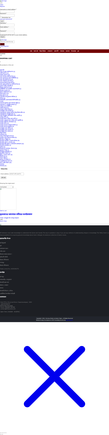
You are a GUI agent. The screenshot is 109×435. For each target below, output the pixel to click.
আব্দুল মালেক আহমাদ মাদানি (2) (9, 125)
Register (3, 37)
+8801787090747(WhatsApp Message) (6, 305)
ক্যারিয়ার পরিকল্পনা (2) (6, 151)
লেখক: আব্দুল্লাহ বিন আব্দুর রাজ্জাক (9, 218)
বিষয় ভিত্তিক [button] (3, 133)
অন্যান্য (67, 51)
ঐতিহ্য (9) (2, 98)
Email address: (5, 174)
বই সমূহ (2, 277)
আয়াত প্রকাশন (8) (5, 75)
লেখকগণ (50, 51)
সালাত (1, 288)
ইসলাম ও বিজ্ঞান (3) (5, 139)
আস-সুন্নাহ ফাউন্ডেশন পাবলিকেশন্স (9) (10, 84)
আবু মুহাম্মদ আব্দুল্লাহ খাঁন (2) (7, 114)
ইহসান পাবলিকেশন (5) (6, 92)
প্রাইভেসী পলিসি (4, 257)
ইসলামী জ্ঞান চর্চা (4, 282)
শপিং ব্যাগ (2, 251)
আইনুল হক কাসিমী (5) (6, 106)
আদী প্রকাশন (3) (4, 73)
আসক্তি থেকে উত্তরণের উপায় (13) (8, 137)
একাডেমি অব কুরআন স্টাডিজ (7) (8, 97)
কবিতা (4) (2, 147)
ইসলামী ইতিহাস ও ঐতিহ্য (6, 291)
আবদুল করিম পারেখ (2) (6, 109)
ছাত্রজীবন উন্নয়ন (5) (5, 153)
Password (3, 13)
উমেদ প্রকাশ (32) (4, 93)
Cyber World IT (69, 320)
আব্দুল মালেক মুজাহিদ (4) (7, 126)
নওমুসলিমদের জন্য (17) (6, 161)
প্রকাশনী (56, 51)
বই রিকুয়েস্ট (3, 243)
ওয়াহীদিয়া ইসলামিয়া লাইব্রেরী (7, 294)
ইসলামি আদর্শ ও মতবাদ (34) (7, 142)
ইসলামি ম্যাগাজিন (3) (5, 145)
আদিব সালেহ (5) (4, 108)
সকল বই (36, 51)
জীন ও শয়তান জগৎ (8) (6, 155)
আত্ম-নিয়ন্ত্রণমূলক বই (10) (7, 136)
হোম (31, 51)
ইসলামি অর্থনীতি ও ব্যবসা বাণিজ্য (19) (9, 140)
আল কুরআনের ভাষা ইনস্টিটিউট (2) (9, 78)
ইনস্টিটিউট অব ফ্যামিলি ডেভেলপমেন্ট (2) (10, 89)
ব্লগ (78, 51)
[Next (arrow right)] (2, 434)
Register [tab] (2, 6)
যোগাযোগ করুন (4, 249)
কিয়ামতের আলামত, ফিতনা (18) (8, 148)
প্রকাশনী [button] (2, 70)
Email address (4, 27)
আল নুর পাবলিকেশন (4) (6, 79)
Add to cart (3, 211)
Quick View (3, 221)
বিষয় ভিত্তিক (43, 51)
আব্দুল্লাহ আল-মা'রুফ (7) (6, 129)
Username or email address (8, 9)
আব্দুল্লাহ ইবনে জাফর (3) (6, 131)
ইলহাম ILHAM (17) (5, 90)
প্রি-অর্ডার (73, 51)
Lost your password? (6, 19)
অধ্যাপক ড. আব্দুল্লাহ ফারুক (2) (8, 104)
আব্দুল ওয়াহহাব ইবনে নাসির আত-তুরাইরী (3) (11, 120)
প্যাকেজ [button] (2, 164)
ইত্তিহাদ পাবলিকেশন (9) (6, 87)
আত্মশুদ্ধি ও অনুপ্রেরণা (6, 280)
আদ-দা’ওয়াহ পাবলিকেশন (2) (7, 71)
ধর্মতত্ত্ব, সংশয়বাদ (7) (5, 159)
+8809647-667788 (9, 307)
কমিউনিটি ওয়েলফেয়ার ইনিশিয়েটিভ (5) (10, 100)
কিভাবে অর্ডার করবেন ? (6, 254)
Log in (2, 21)
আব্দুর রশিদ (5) (4, 117)
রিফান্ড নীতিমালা (4, 260)
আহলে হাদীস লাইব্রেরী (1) (6, 86)
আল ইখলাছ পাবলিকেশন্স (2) (7, 76)
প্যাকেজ (62, 51)
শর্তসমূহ (2, 263)
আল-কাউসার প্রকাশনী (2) (6, 81)
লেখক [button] (1, 101)
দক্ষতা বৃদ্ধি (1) (3, 158)
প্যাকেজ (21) (3, 166)
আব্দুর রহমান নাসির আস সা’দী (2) (8, 118)
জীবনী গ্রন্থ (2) (3, 156)
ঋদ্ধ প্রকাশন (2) (4, 95)
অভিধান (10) (3, 134)
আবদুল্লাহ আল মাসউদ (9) (6, 111)
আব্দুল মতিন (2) (4, 123)
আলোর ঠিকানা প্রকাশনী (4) (7, 82)
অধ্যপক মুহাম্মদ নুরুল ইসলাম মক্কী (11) (10, 103)
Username (3, 23)
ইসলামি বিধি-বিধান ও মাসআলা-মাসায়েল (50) (12, 144)
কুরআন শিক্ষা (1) (4, 150)
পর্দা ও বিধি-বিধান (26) (5, 162)
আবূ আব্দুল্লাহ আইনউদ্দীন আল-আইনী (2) (11, 115)
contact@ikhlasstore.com (7, 309)
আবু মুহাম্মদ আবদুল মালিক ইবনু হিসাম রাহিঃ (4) (12, 112)
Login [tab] (1, 5)
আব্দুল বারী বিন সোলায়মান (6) (8, 122)
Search (2, 44)
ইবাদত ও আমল (4, 285)
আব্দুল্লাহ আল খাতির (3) (6, 128)
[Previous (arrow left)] (0, 434)
